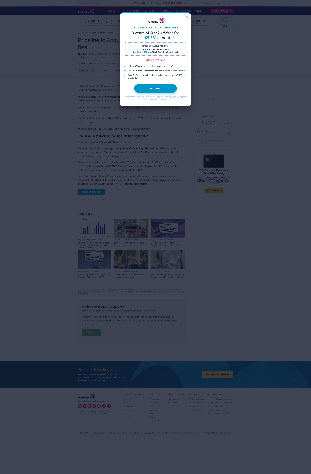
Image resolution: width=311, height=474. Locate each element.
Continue (155, 88)
